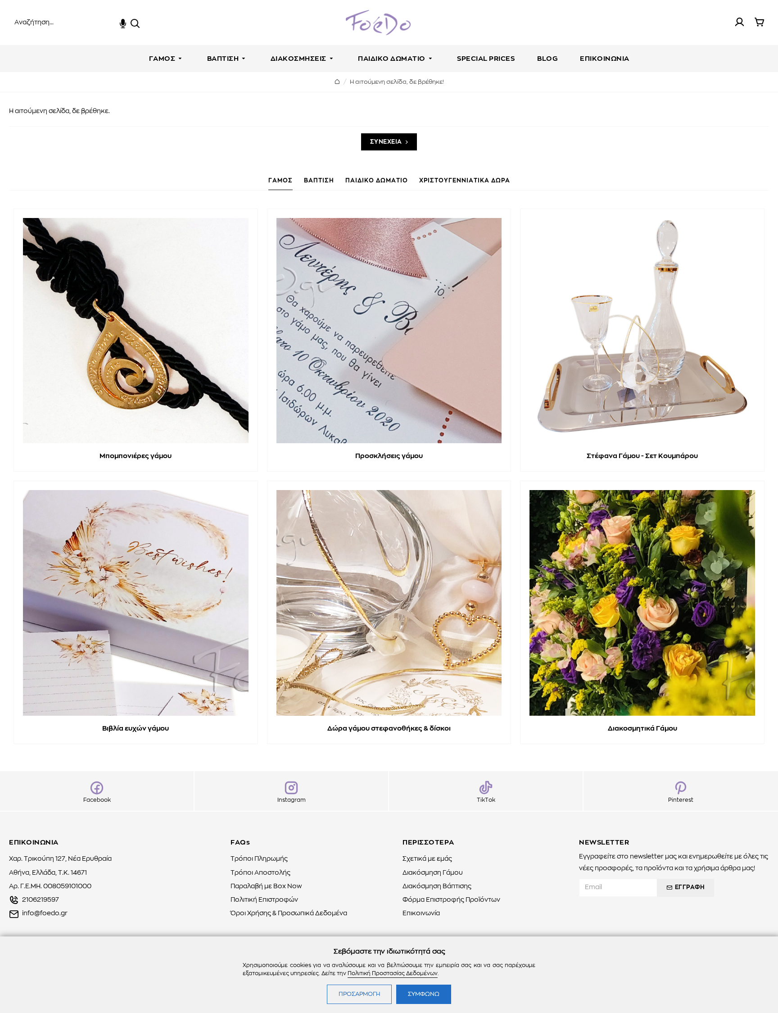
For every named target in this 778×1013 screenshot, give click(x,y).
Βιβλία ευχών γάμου (135, 728)
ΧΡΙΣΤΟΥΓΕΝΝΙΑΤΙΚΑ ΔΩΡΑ (464, 181)
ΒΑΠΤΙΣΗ (319, 181)
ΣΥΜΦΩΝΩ (423, 994)
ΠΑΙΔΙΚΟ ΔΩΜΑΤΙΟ (376, 181)
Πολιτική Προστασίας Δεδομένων (393, 973)
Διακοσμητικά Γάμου (642, 728)
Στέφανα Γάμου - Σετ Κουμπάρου (642, 456)
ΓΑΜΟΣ (280, 181)
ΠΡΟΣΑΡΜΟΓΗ (359, 994)
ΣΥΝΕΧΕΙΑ (386, 142)
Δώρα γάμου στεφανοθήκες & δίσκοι (389, 728)
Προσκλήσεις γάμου (389, 456)
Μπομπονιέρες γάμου (136, 456)
